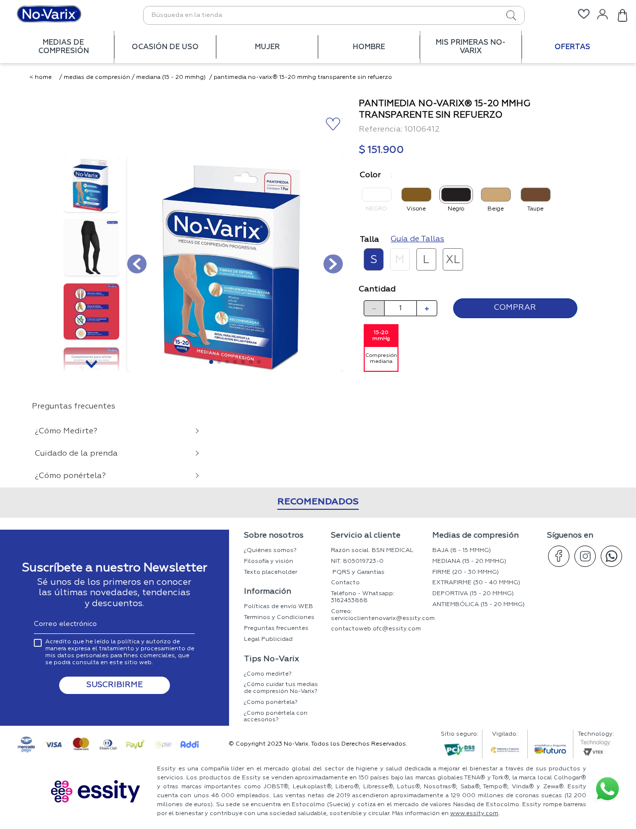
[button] (374, 259)
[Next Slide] (563, 630)
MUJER (267, 47)
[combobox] (334, 15)
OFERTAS (572, 47)
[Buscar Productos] (500, 15)
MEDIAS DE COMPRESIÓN (63, 47)
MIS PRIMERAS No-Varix (470, 47)
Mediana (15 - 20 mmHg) (171, 77)
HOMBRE (369, 47)
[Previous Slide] (73, 630)
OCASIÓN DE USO (165, 47)
